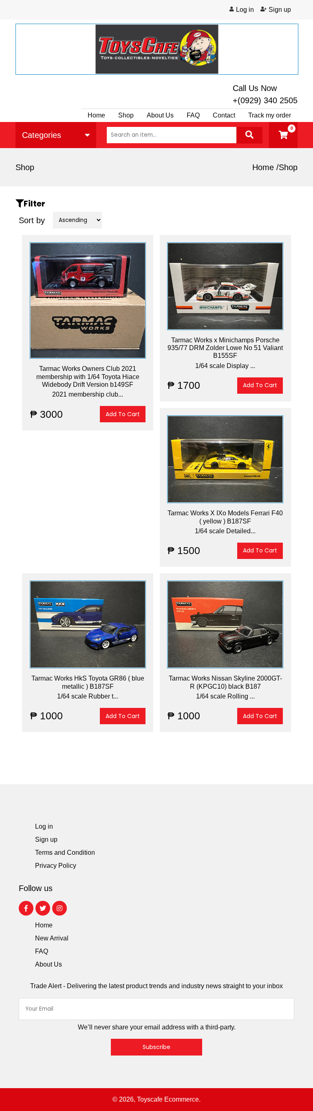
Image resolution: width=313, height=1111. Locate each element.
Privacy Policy (55, 865)
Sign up (280, 10)
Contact (224, 115)
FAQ (41, 951)
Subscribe (156, 1047)
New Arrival (51, 938)
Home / (265, 167)
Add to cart (123, 414)
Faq (193, 115)
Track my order (269, 115)
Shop (126, 115)
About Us (160, 115)
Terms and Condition (65, 852)
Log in (245, 10)
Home (96, 115)
